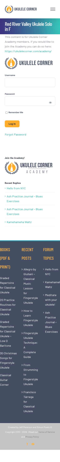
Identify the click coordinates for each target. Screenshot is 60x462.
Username (10, 75)
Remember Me (15, 112)
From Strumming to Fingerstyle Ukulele (30, 374)
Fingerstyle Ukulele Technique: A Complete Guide (30, 345)
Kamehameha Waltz (19, 222)
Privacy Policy (32, 436)
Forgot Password (15, 134)
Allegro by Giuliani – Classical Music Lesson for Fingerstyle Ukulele (30, 285)
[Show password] (50, 102)
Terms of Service (46, 432)
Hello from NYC (16, 188)
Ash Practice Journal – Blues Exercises (25, 199)
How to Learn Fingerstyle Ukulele (30, 318)
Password (10, 94)
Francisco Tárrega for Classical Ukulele (30, 401)
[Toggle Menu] (52, 9)
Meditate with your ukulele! (51, 299)
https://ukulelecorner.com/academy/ (28, 51)
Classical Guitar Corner (5, 379)
